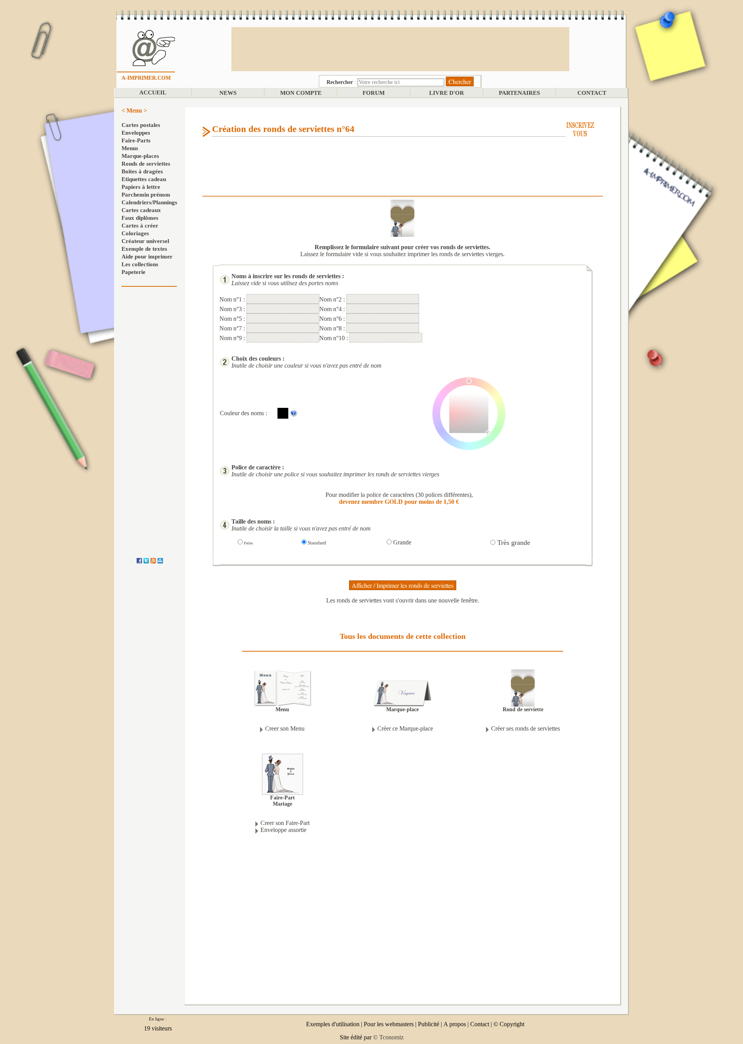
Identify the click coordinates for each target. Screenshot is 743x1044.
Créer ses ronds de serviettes (525, 728)
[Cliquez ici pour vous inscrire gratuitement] (580, 128)
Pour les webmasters (389, 1024)
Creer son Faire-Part (285, 823)
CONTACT (591, 93)
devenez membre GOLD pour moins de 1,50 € (399, 501)
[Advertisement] (400, 48)
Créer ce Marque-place (405, 728)
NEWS (227, 93)
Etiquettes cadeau (144, 179)
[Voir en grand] (523, 687)
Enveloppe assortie (283, 830)
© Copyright (508, 1024)
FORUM (374, 93)
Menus (130, 148)
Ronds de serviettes (146, 164)
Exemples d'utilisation (333, 1024)
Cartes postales (141, 125)
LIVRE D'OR (446, 93)
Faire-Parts (136, 140)
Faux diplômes (140, 218)
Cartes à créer (140, 225)
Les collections (140, 264)
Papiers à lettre (141, 187)
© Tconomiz (388, 1037)
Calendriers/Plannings (149, 202)
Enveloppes (136, 133)
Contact (479, 1024)
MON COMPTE (301, 93)
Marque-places (140, 156)
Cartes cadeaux (141, 210)
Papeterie (134, 272)
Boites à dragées (142, 171)
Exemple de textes (144, 249)
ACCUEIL (152, 92)
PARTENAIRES (519, 93)
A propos (454, 1024)
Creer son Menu (285, 728)
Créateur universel (145, 241)
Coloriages (135, 233)
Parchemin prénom (146, 195)
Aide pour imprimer (147, 256)
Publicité (428, 1024)
